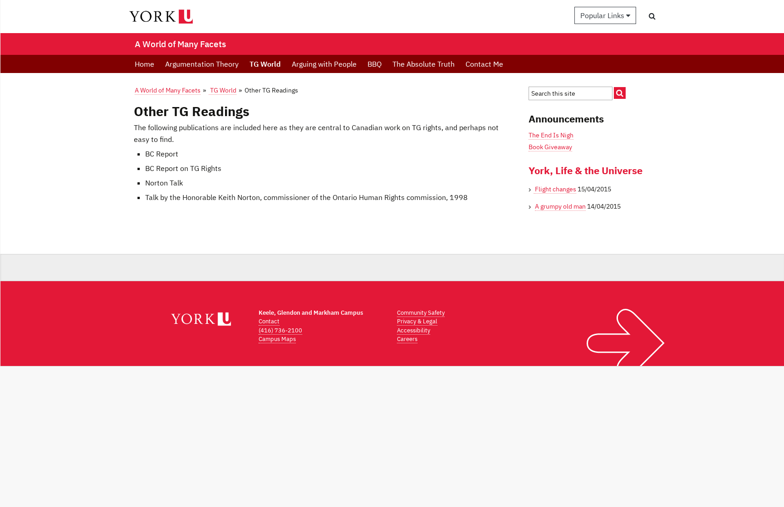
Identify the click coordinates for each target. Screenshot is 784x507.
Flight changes (555, 189)
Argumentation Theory (202, 63)
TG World (265, 63)
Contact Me (484, 63)
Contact (269, 321)
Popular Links (603, 15)
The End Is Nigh (551, 135)
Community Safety (421, 313)
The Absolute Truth (423, 63)
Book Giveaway (550, 147)
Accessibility (413, 330)
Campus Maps (277, 339)
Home (144, 63)
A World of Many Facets (168, 90)
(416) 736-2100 (280, 330)
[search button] (652, 15)
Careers (407, 339)
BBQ (375, 63)
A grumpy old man (560, 206)
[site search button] (620, 93)
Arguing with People (324, 63)
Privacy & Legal (417, 321)
